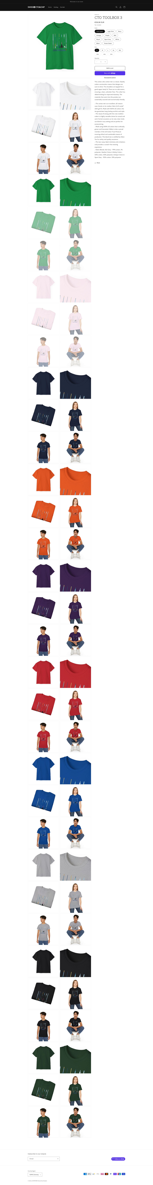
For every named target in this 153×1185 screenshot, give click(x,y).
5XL (112, 54)
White (117, 39)
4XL (105, 54)
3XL (99, 54)
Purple (107, 35)
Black (98, 43)
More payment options (110, 77)
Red (115, 35)
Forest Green (108, 43)
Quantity (97, 58)
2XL (120, 50)
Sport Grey (107, 39)
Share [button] (98, 163)
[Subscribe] (58, 1159)
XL (113, 50)
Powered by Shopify (42, 1181)
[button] (116, 7)
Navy (119, 31)
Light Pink (111, 31)
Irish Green (100, 31)
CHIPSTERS (34, 1181)
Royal (98, 39)
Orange (99, 35)
